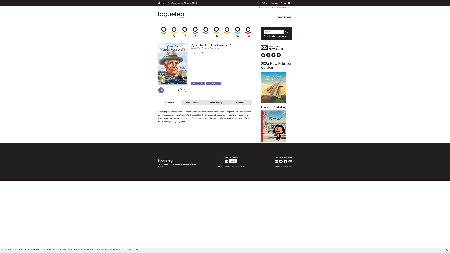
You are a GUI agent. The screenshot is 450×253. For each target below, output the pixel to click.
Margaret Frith (197, 53)
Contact (243, 166)
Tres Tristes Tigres (287, 166)
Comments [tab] (239, 103)
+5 (174, 36)
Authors (265, 3)
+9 (206, 36)
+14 (248, 36)
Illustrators (274, 3)
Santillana (284, 17)
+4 (163, 36)
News (283, 3)
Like (184, 90)
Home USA (289, 2)
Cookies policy (235, 166)
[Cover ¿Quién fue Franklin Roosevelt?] (172, 64)
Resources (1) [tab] (216, 103)
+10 (216, 36)
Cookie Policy (133, 249)
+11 (227, 36)
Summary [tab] (169, 103)
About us (220, 166)
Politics (213, 83)
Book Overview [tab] (193, 103)
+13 (237, 36)
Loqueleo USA (171, 15)
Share (180, 90)
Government (197, 83)
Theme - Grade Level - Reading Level (275, 36)
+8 (195, 36)
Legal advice (227, 166)
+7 (185, 36)
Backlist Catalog (273, 107)
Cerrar (447, 250)
